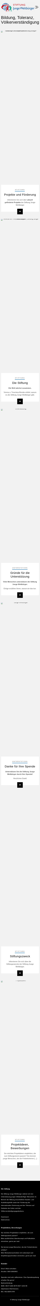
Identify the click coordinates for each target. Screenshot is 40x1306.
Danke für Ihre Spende (20, 766)
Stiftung (20, 189)
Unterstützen (20, 567)
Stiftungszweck (20, 956)
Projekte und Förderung (20, 194)
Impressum (5, 1217)
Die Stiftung (20, 382)
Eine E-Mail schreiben (8, 1268)
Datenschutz (5, 1220)
